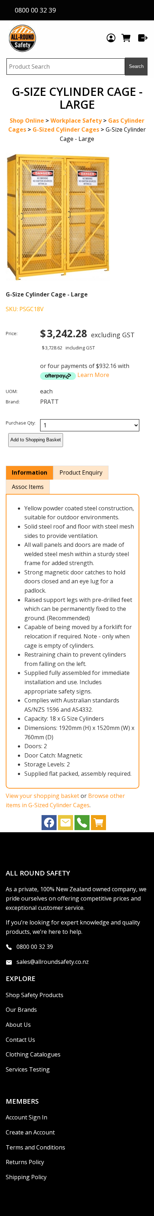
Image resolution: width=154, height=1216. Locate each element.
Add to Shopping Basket (35, 439)
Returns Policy (25, 1162)
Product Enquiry (80, 472)
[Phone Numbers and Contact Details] (82, 824)
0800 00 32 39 (34, 947)
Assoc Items (28, 487)
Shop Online (27, 120)
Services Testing (28, 1069)
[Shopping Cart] (127, 38)
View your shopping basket (42, 796)
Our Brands (21, 1010)
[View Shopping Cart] (98, 824)
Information (29, 472)
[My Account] (111, 38)
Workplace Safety (76, 120)
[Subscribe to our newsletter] (65, 824)
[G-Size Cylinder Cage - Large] (58, 279)
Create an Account (30, 1132)
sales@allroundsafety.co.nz (52, 962)
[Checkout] (143, 38)
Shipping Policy (26, 1177)
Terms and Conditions (35, 1147)
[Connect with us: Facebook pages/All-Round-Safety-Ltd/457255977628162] (49, 824)
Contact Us (20, 1040)
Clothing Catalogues (33, 1054)
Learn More (93, 375)
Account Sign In (26, 1117)
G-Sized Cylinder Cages (66, 129)
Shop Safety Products (34, 995)
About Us (18, 1025)
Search (136, 66)
